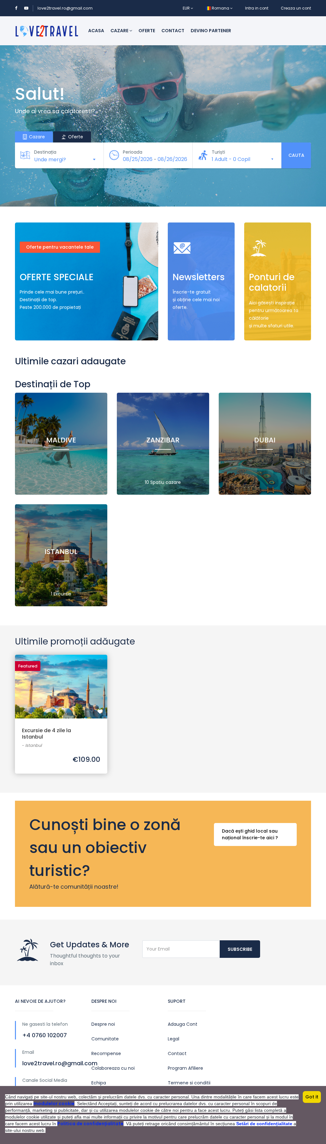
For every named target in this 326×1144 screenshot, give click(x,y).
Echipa (98, 1083)
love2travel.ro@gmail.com (65, 8)
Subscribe (240, 949)
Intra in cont (256, 8)
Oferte (146, 30)
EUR (187, 8)
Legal (173, 1039)
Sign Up (264, 327)
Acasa (96, 30)
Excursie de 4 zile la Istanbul (46, 733)
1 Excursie (61, 594)
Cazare (119, 30)
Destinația (45, 152)
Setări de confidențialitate (264, 1123)
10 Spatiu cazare (163, 482)
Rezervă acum (61, 680)
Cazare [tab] (36, 137)
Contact (172, 30)
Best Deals (38, 327)
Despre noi (103, 1024)
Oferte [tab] (75, 137)
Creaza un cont (296, 8)
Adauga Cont (182, 1024)
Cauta (296, 155)
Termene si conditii (189, 1083)
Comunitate (105, 1039)
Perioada (132, 152)
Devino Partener (211, 30)
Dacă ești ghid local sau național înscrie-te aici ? (250, 834)
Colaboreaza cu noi (113, 1068)
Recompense (106, 1053)
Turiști (218, 152)
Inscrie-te (190, 327)
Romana (220, 8)
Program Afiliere (185, 1068)
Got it (311, 1097)
